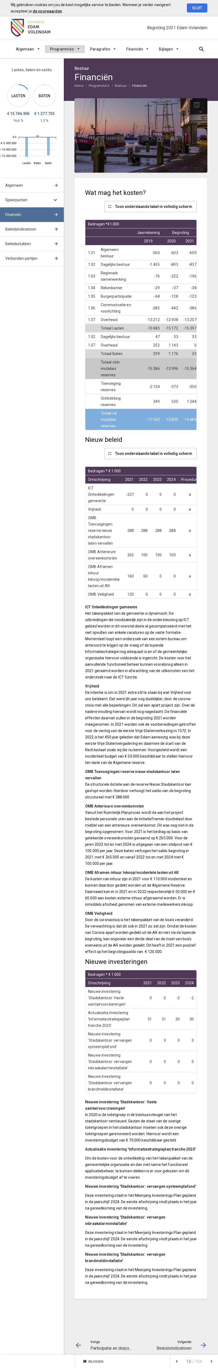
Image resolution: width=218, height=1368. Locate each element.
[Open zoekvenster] (201, 49)
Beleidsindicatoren (20, 229)
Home (78, 86)
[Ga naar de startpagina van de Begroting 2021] (31, 28)
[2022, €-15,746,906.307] (26, 147)
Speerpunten (16, 200)
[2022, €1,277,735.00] (37, 136)
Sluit (197, 8)
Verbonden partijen (21, 258)
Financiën (134, 49)
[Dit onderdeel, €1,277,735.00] (44, 84)
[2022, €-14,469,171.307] (48, 146)
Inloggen (93, 1361)
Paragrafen (100, 49)
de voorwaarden (47, 11)
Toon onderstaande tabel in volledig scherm (153, 206)
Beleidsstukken (18, 244)
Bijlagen (166, 49)
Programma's (62, 49)
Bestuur (121, 86)
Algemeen (25, 49)
